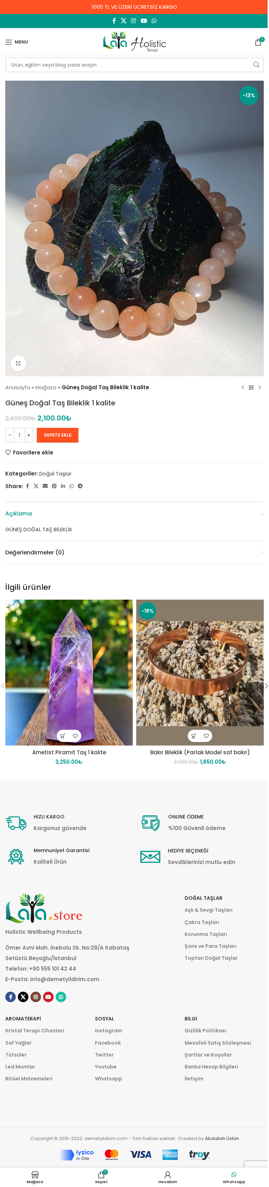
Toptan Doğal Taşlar (211, 958)
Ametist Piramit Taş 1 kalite (69, 752)
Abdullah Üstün (222, 1138)
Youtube (106, 1066)
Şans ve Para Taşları (210, 946)
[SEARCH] (256, 65)
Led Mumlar (20, 1066)
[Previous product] (243, 387)
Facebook (108, 1042)
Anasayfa (17, 387)
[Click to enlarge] (18, 363)
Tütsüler (16, 1054)
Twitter (104, 1054)
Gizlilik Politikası (205, 1030)
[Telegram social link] (80, 486)
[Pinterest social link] (54, 486)
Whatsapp (108, 1078)
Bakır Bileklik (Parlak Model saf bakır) (200, 752)
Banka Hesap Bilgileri (211, 1066)
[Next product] (259, 387)
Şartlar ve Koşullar (208, 1054)
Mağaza (45, 387)
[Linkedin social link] (63, 486)
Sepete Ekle (57, 435)
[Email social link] (45, 486)
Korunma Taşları (206, 934)
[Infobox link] (46, 823)
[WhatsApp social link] (154, 20)
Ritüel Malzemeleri (29, 1078)
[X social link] (123, 20)
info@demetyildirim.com (64, 979)
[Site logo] (134, 41)
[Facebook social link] (114, 20)
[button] (63, 736)
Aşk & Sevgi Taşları (209, 909)
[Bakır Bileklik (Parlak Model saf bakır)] (200, 673)
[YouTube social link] (143, 20)
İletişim (194, 1078)
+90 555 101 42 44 (52, 968)
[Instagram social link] (133, 20)
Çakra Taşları (202, 922)
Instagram (108, 1030)
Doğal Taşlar (55, 473)
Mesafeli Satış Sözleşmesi (218, 1042)
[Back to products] (251, 387)
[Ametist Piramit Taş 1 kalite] (69, 673)
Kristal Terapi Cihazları (34, 1030)
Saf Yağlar (18, 1042)
